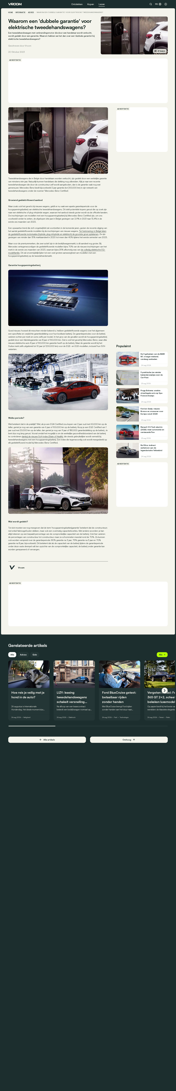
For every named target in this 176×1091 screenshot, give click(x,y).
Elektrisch (72, 717)
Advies (23, 654)
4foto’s (161, 51)
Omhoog (127, 739)
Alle (12, 654)
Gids (34, 654)
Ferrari (161, 717)
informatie (21, 12)
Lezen (102, 4)
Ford (115, 717)
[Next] (165, 690)
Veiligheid (26, 717)
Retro (168, 717)
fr (156, 4)
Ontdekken (77, 4)
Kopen (90, 4)
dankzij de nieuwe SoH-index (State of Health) (42, 436)
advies (31, 12)
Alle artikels (49, 739)
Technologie (124, 717)
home (10, 12)
